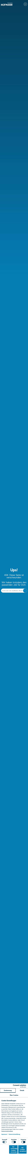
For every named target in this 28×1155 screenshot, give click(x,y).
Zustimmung (8, 1090)
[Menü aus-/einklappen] (25, 4)
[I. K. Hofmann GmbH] (7, 4)
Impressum (4, 1134)
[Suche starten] (25, 591)
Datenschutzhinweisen (7, 1131)
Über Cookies (14, 1095)
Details (22, 1090)
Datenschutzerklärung (14, 1134)
